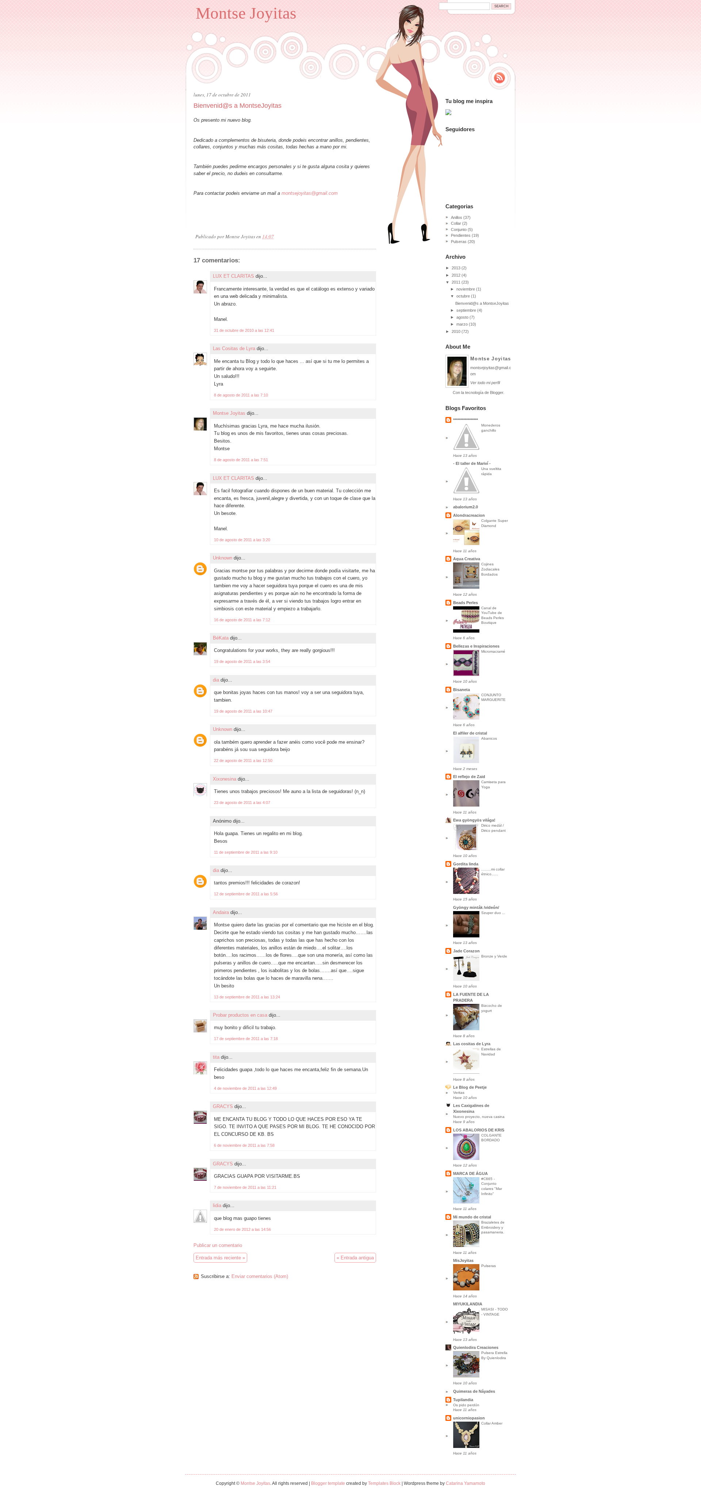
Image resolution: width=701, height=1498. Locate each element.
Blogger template (328, 1483)
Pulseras (459, 241)
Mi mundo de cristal (472, 1217)
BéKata (221, 638)
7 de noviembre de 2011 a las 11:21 (245, 1187)
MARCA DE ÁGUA (470, 1173)
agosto (462, 317)
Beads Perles (465, 602)
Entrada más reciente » (220, 1257)
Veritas (458, 1093)
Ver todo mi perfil (485, 382)
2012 (456, 275)
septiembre (466, 310)
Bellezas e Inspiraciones (476, 646)
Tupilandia (463, 1399)
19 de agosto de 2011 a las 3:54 (242, 661)
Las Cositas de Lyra (234, 348)
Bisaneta (461, 689)
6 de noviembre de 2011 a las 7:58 (244, 1145)
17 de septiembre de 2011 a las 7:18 (246, 1038)
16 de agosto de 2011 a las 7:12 (242, 620)
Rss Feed (499, 77)
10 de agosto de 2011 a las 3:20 (242, 540)
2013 (456, 268)
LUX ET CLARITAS (233, 276)
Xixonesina (224, 779)
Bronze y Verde (494, 956)
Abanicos (489, 738)
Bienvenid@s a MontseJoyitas (237, 105)
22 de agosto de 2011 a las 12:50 (243, 760)
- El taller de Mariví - (472, 463)
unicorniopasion (469, 1418)
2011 (456, 282)
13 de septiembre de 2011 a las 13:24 (247, 997)
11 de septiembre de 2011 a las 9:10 (245, 852)
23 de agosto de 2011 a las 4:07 (242, 802)
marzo (462, 324)
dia (216, 680)
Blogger (496, 392)
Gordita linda (465, 864)
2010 (456, 331)
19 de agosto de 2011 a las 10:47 (243, 711)
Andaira (221, 912)
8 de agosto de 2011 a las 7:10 (241, 395)
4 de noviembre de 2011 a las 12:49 (245, 1088)
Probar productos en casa (240, 1015)
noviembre (465, 289)
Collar (456, 223)
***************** (465, 420)
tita (216, 1057)
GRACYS (223, 1106)
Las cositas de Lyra (471, 1044)
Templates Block (384, 1483)
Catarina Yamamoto (465, 1483)
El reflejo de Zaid (469, 776)
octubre (463, 296)
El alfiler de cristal (470, 733)
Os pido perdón (466, 1405)
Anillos (456, 217)
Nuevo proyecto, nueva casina (479, 1117)
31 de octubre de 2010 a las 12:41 (244, 330)
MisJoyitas (463, 1260)
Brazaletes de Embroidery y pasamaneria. (493, 1227)
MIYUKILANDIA (467, 1304)
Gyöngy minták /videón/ (476, 907)
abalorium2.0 (465, 507)
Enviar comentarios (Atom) (259, 1276)
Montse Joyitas (246, 13)
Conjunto (459, 229)
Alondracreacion (469, 515)
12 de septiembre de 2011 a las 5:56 (246, 894)
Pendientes (461, 235)
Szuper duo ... (493, 913)
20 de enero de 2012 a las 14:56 (242, 1229)
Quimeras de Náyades (474, 1391)
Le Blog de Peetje (470, 1087)
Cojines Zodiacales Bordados (490, 569)
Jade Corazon (466, 951)
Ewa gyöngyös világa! (474, 820)
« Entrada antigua (355, 1257)
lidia (217, 1205)
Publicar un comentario (218, 1245)
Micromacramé (493, 651)
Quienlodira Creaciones (475, 1347)
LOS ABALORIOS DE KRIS (478, 1130)
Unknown (222, 558)
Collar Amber (491, 1423)
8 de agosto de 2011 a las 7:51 (241, 460)
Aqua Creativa (466, 559)
